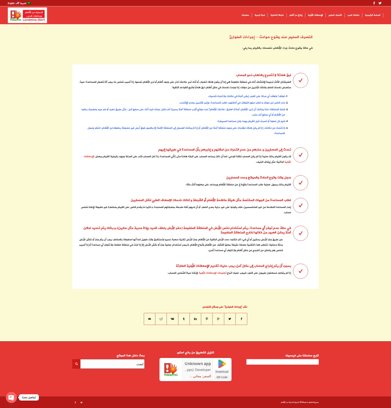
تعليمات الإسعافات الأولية (212, 272)
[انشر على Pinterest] (206, 319)
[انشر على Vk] (172, 319)
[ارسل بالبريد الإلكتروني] (149, 319)
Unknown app (198, 363)
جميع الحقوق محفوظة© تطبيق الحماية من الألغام (300, 402)
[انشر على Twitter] (229, 319)
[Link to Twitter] (380, 3)
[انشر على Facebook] (241, 319)
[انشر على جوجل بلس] (218, 319)
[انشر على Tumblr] (184, 319)
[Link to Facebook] (374, 3)
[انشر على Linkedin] (195, 319)
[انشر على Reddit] (161, 319)
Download (222, 371)
